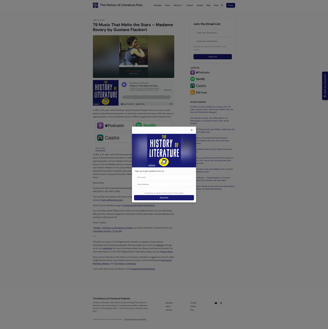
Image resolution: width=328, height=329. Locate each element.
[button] (191, 130)
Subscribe (164, 197)
